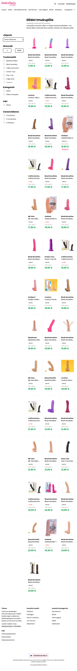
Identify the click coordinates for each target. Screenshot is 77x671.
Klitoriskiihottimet (20, 10)
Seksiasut (58, 10)
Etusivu (4, 10)
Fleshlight (30, 614)
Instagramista (7, 626)
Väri (5, 101)
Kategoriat (8, 87)
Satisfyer (30, 611)
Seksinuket (56, 624)
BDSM (51, 10)
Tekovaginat (43, 10)
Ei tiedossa (10, 123)
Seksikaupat (70, 4)
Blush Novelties (11, 64)
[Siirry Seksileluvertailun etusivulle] (9, 3)
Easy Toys (10, 75)
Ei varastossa (11, 119)
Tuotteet (61, 4)
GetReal (9, 83)
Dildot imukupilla (12, 94)
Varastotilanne (11, 111)
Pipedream (31, 624)
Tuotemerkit (9, 57)
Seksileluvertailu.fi (40, 655)
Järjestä (7, 35)
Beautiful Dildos (11, 61)
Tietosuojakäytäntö (9, 634)
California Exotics (12, 68)
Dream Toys (10, 72)
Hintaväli (7, 46)
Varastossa (10, 115)
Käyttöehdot (6, 637)
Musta (8, 105)
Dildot (10, 10)
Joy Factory (31, 621)
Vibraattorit (32, 10)
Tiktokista (17, 626)
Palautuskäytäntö (8, 640)
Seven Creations (33, 618)
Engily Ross (10, 79)
